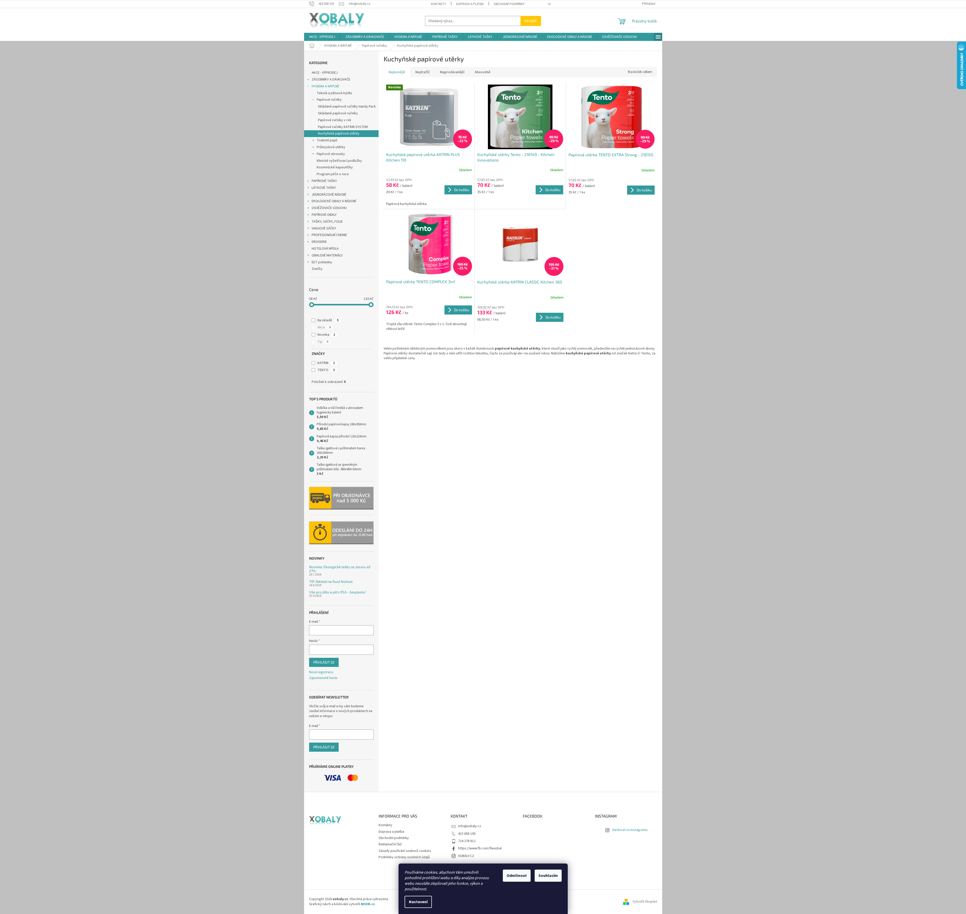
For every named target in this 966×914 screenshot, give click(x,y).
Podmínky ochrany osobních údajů (404, 857)
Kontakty (438, 4)
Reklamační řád (390, 844)
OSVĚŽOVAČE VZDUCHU (329, 208)
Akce (324, 327)
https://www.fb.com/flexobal (480, 848)
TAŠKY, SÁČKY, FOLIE (327, 221)
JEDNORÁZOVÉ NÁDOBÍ (329, 194)
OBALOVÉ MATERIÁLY (327, 255)
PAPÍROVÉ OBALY (324, 214)
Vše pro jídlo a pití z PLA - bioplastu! (337, 592)
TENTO (326, 370)
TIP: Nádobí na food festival (331, 581)
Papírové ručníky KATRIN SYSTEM (343, 126)
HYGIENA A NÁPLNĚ (325, 86)
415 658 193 (467, 833)
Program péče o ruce (333, 174)
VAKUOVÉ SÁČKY (324, 228)
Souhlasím (548, 875)
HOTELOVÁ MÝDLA (325, 248)
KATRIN (326, 362)
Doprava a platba (470, 4)
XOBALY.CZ (466, 855)
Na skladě (328, 320)
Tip (322, 341)
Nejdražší (422, 72)
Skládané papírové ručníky (338, 113)
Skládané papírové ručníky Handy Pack (347, 106)
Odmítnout (517, 875)
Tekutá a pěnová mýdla (334, 93)
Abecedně (482, 72)
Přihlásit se (324, 662)
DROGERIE (319, 241)
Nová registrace (321, 672)
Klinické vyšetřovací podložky (339, 160)
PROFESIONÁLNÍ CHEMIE (329, 235)
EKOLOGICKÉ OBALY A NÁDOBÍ (334, 201)
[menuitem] (322, 37)
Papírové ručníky (329, 99)
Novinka (326, 334)
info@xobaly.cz (469, 826)
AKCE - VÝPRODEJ (325, 72)
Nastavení (418, 902)
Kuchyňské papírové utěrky (338, 133)
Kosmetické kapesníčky (335, 167)
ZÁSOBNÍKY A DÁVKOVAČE (331, 79)
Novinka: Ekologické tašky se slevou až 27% (339, 569)
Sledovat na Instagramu (630, 829)
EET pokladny (322, 262)
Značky (317, 268)
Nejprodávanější (452, 72)
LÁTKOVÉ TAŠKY (324, 187)
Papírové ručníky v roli (334, 120)
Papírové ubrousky (331, 153)
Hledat (531, 21)
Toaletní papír (327, 140)
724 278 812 (467, 841)
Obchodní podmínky (509, 4)
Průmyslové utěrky (331, 147)
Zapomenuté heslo (323, 678)
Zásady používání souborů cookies (405, 850)
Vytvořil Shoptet (645, 901)
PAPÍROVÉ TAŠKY (324, 181)
